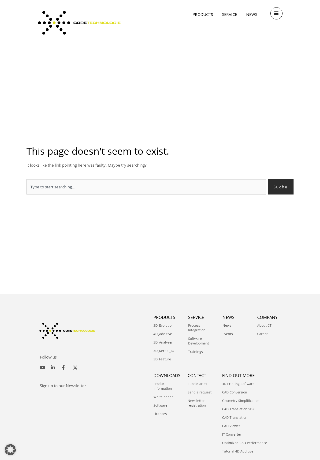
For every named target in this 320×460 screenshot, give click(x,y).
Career (262, 334)
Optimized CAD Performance (244, 443)
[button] (10, 449)
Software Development (198, 340)
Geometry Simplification (241, 400)
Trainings (195, 351)
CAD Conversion (234, 392)
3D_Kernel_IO (163, 350)
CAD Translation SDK (238, 409)
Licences (160, 413)
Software (160, 405)
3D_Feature (162, 359)
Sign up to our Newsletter (63, 385)
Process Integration (196, 327)
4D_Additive (162, 334)
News (227, 325)
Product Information (162, 386)
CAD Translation (234, 417)
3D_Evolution (163, 325)
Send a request (200, 392)
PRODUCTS (164, 317)
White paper (163, 397)
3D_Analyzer (163, 342)
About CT (264, 325)
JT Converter (231, 434)
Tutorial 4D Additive (237, 451)
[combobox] (146, 186)
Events (228, 334)
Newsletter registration (197, 403)
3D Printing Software (238, 383)
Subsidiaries (197, 383)
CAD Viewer (231, 426)
